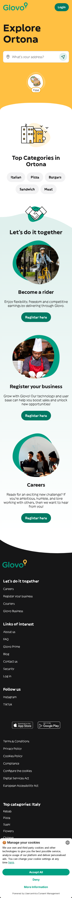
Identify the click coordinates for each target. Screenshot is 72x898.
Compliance (11, 763)
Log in (7, 676)
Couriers (9, 603)
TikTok (7, 704)
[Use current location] (63, 57)
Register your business (18, 596)
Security (8, 669)
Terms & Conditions (16, 741)
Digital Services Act (16, 778)
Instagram (10, 697)
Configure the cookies (17, 771)
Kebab (7, 811)
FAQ (6, 639)
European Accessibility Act (20, 785)
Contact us (10, 661)
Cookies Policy (12, 756)
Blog (6, 654)
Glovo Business (13, 611)
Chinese (8, 837)
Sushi (6, 824)
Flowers (8, 831)
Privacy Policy (12, 748)
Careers (8, 589)
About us (9, 632)
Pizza (6, 818)
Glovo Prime (11, 646)
